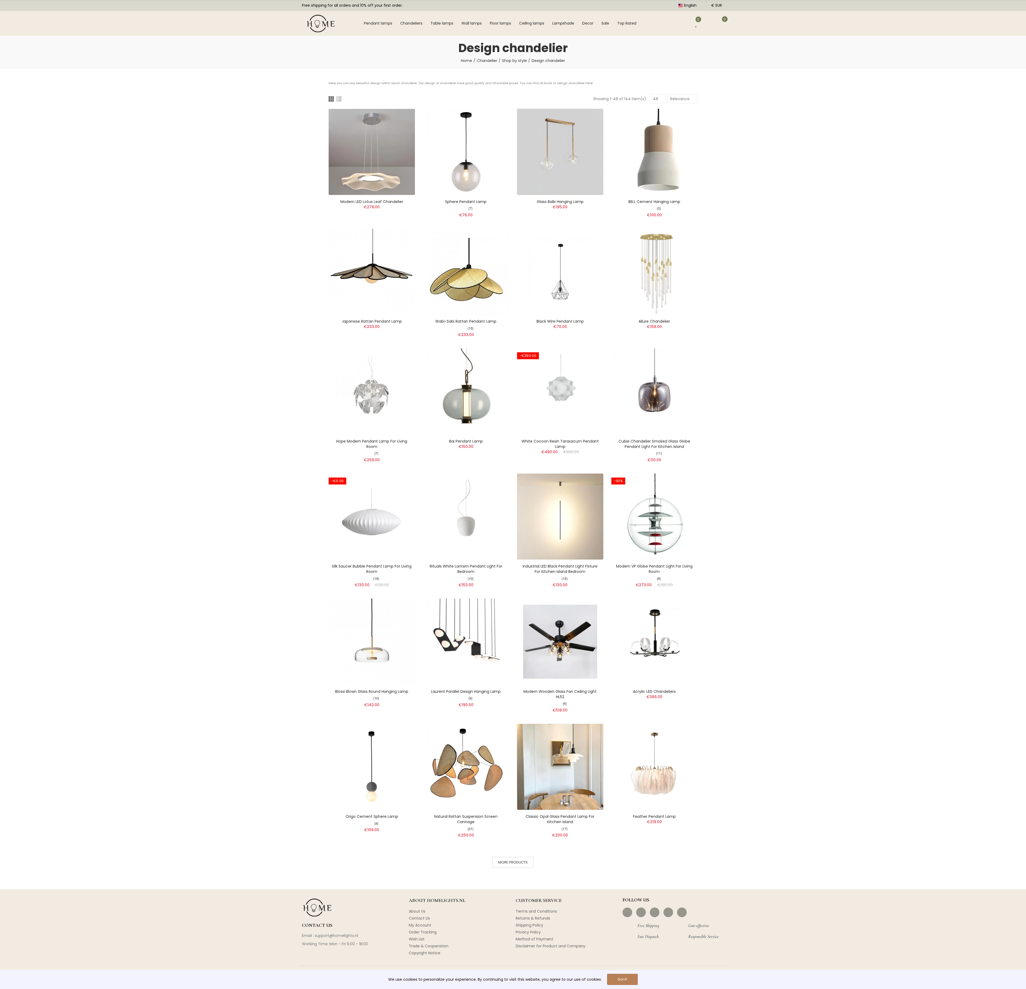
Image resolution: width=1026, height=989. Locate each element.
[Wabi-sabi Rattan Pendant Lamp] (466, 272)
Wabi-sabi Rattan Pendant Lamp (465, 321)
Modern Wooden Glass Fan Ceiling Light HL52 (560, 694)
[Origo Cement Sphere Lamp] (372, 767)
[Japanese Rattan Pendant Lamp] (372, 272)
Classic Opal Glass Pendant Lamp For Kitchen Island (560, 819)
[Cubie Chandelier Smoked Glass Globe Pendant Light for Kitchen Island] (654, 391)
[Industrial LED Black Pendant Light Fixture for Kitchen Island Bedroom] (560, 517)
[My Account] (681, 23)
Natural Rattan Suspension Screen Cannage (466, 819)
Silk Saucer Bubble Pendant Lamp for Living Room (371, 569)
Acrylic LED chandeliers (654, 691)
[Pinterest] (654, 912)
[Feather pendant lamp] (654, 767)
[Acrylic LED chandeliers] (654, 642)
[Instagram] (641, 912)
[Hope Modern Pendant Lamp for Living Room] (372, 391)
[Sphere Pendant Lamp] (466, 152)
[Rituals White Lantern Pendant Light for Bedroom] (466, 517)
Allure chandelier (654, 321)
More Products (513, 862)
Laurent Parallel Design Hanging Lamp (466, 691)
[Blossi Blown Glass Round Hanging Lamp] (372, 642)
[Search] (664, 23)
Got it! (622, 979)
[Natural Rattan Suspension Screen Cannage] (466, 767)
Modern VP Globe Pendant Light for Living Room (654, 569)
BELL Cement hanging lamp (654, 201)
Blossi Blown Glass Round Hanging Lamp (371, 691)
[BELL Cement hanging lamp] (654, 152)
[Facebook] (627, 912)
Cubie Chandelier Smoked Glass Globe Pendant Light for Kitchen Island (654, 444)
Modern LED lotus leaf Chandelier (371, 201)
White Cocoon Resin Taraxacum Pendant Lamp (560, 444)
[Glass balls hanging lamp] (560, 152)
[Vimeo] (682, 912)
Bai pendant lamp (466, 441)
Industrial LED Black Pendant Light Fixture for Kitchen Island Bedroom (560, 569)
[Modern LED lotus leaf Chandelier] (372, 152)
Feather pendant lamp (654, 816)
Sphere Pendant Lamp (466, 201)
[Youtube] (668, 912)
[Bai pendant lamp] (466, 391)
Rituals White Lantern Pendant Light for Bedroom (466, 569)
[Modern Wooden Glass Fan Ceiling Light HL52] (560, 642)
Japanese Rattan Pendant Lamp (372, 321)
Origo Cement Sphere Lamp (371, 816)
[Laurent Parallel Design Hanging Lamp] (466, 642)
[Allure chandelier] (654, 272)
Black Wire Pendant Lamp (560, 321)
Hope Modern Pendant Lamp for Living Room (371, 444)
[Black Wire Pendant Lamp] (560, 272)
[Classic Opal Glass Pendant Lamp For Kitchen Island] (560, 767)
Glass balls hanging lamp (560, 201)
